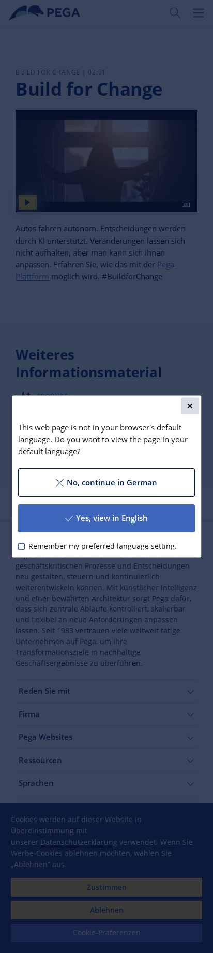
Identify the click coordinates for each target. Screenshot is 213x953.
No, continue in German (112, 482)
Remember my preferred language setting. (102, 546)
